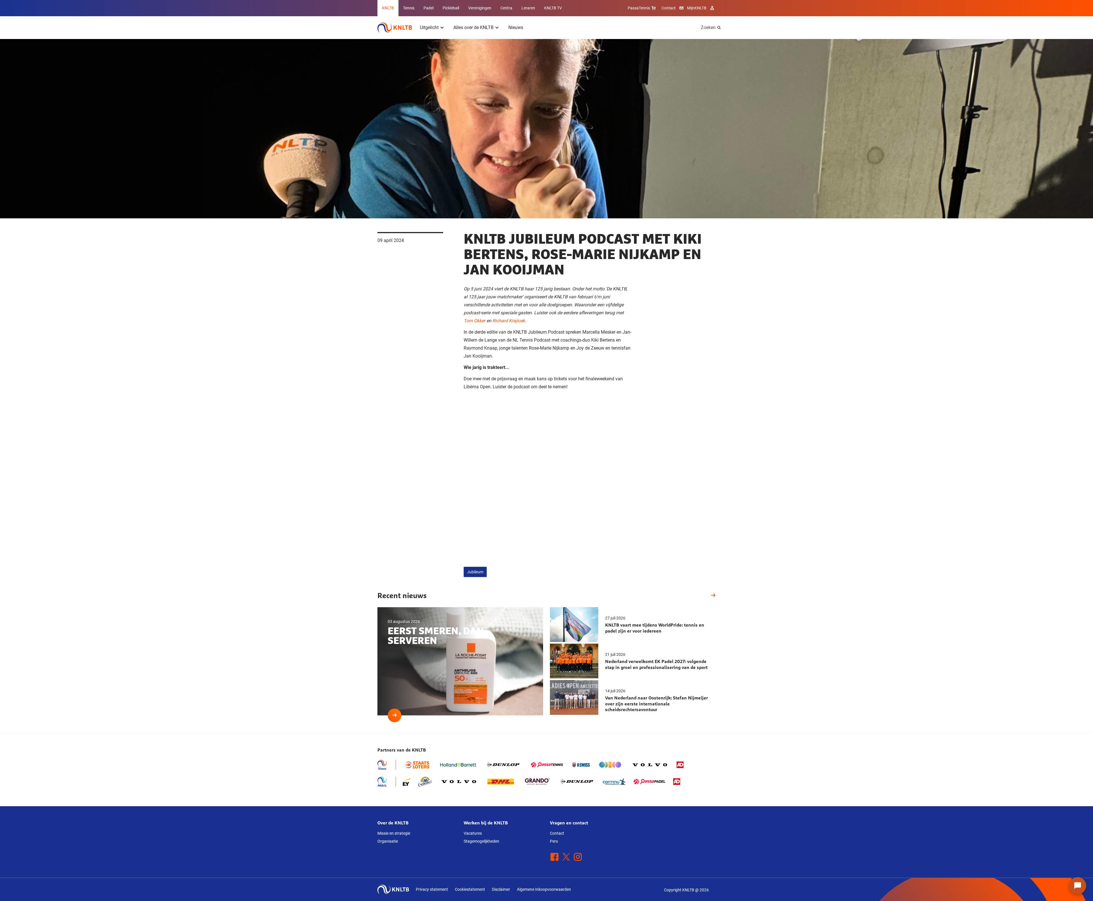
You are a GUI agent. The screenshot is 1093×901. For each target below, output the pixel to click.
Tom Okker (474, 320)
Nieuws (515, 27)
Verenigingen (479, 8)
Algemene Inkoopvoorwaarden (544, 889)
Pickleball (451, 8)
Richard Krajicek (508, 320)
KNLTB (388, 8)
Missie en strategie (393, 833)
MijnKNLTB (696, 8)
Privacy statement (432, 889)
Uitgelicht (429, 27)
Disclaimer (501, 889)
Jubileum (475, 572)
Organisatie (387, 841)
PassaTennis (639, 8)
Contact (668, 8)
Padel (428, 8)
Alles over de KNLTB (473, 27)
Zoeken (708, 27)
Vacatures (473, 833)
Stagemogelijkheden (481, 841)
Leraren (528, 8)
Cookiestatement (470, 889)
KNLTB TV (553, 8)
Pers (554, 841)
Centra (506, 8)
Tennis (408, 8)
